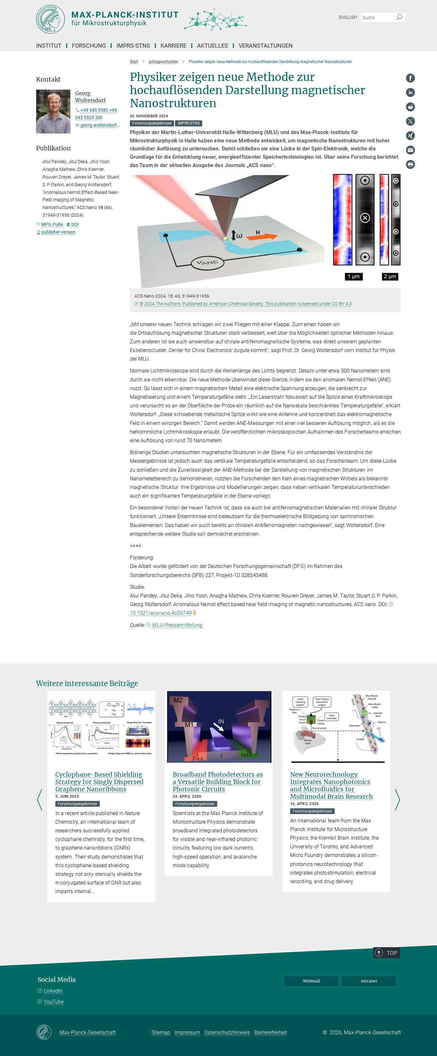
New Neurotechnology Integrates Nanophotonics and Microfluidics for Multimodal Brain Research (331, 785)
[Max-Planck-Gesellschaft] (48, 1032)
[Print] (410, 164)
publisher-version (58, 232)
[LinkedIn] (410, 92)
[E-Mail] (410, 150)
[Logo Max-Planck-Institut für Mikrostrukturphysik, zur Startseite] (156, 19)
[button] (395, 283)
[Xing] (410, 135)
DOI (74, 224)
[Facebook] (410, 78)
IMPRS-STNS (133, 45)
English (348, 17)
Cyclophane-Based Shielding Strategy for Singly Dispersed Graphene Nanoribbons (99, 782)
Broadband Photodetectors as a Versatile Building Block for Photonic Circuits (218, 782)
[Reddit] (410, 107)
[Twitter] (410, 121)
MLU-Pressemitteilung (177, 625)
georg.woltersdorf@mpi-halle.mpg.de (118, 125)
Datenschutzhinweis (227, 1032)
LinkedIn (53, 991)
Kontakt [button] (48, 79)
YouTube (54, 1002)
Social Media (57, 979)
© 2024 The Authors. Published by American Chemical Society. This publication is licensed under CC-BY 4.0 (246, 303)
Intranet (369, 981)
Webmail (311, 981)
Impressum (187, 1032)
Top (392, 953)
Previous (39, 800)
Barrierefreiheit (270, 1032)
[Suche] (399, 17)
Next (397, 800)
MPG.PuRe (52, 224)
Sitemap (161, 1032)
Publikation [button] (53, 148)
